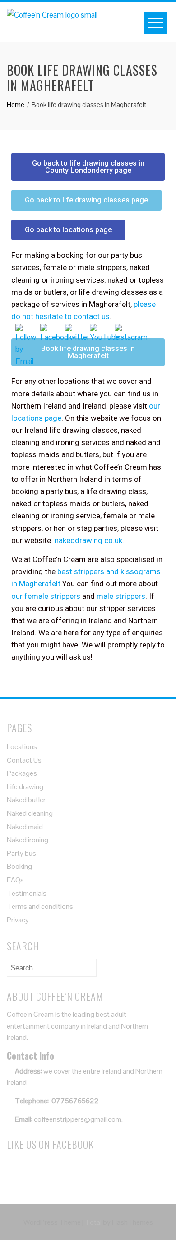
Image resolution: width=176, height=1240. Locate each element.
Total (93, 1222)
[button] (88, 167)
